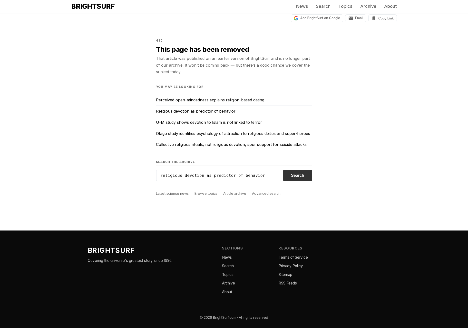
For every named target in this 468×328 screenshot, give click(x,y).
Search (323, 6)
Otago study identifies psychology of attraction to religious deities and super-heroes (233, 133)
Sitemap (285, 274)
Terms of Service (293, 257)
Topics (345, 6)
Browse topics (206, 193)
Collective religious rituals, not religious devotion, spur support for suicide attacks (231, 144)
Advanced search (266, 193)
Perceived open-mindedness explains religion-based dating (210, 100)
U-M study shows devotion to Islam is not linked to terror (209, 122)
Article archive (234, 193)
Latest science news (172, 193)
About (390, 6)
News (302, 6)
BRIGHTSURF (93, 6)
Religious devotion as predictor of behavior (195, 111)
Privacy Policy (291, 266)
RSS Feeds (288, 283)
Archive (368, 6)
